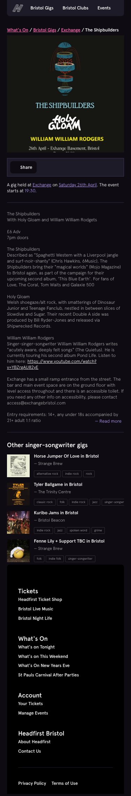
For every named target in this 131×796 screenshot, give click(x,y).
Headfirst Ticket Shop (40, 599)
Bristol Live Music (35, 609)
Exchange (70, 30)
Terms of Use (65, 783)
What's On (17, 30)
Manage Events (33, 713)
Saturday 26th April (78, 185)
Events (104, 8)
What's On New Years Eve (44, 665)
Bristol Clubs (75, 8)
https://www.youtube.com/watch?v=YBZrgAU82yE (51, 364)
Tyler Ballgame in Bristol (58, 484)
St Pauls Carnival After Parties (48, 675)
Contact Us (29, 751)
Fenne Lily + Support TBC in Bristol (69, 541)
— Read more (108, 421)
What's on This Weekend (43, 656)
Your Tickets (30, 704)
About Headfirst (34, 742)
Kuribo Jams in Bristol (56, 513)
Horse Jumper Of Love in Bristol (66, 456)
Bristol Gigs (41, 8)
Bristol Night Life (35, 618)
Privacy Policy (32, 783)
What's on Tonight (36, 647)
